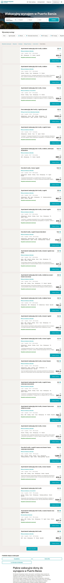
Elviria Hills (47, 558)
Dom (4, 35)
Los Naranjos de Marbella (17, 562)
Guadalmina (17, 558)
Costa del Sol (35, 43)
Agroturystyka (12, 35)
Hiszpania (15, 43)
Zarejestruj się (56, 2)
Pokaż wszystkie (32, 548)
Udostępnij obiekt (41, 2)
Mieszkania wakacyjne (6, 43)
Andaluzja (20, 43)
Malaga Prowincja (27, 43)
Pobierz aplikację (32, 2)
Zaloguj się (49, 2)
